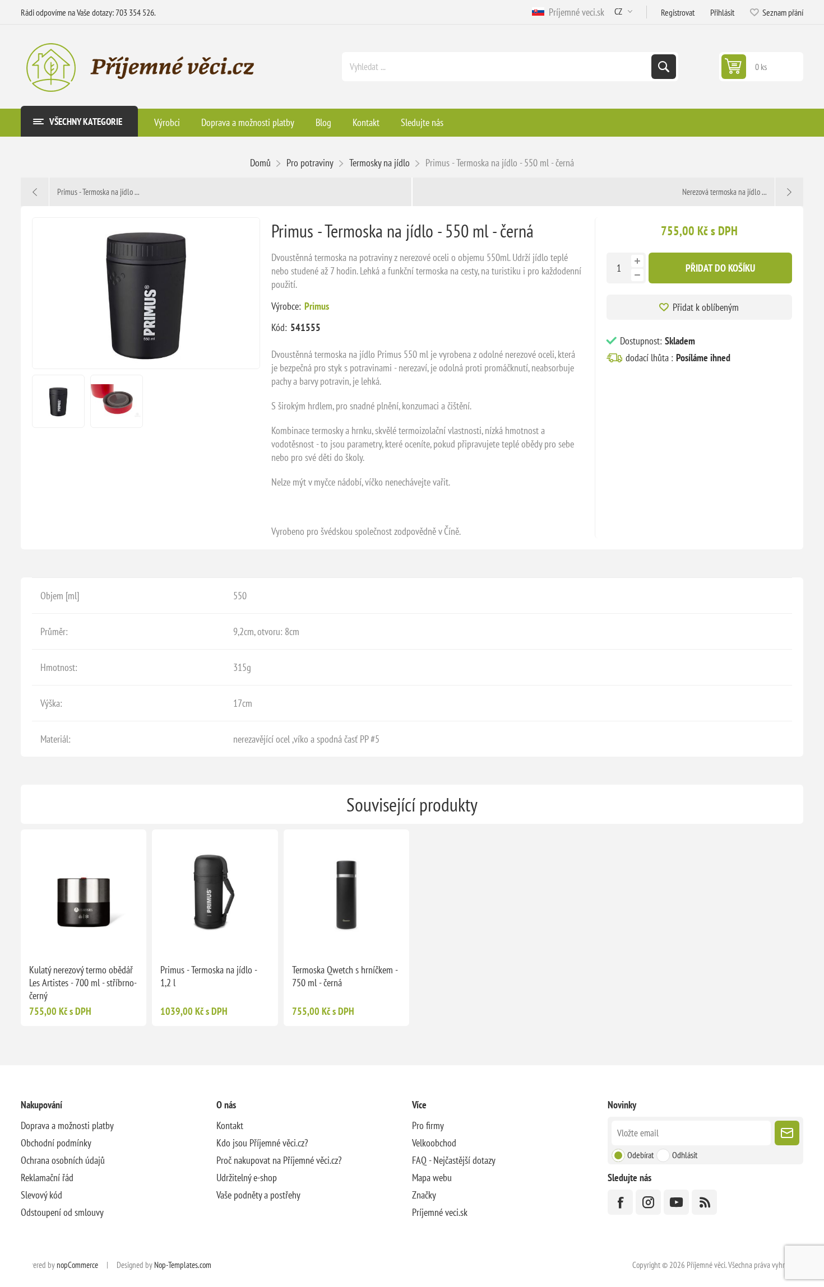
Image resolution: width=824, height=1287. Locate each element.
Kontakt (229, 1125)
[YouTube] (676, 1202)
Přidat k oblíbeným (706, 307)
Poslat (787, 1133)
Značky (424, 1194)
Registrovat (678, 12)
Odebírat (640, 1154)
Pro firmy (428, 1125)
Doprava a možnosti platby (67, 1125)
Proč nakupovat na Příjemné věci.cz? (278, 1160)
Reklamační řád (47, 1177)
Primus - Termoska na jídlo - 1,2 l (208, 976)
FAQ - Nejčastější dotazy (454, 1160)
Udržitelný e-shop (246, 1177)
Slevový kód (41, 1194)
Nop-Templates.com (182, 1265)
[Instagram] (648, 1202)
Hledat (663, 66)
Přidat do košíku (720, 268)
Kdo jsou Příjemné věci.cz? (262, 1142)
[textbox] (497, 66)
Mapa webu (432, 1177)
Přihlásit (722, 12)
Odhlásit (684, 1154)
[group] (83, 892)
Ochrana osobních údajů (63, 1160)
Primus (316, 306)
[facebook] (620, 1202)
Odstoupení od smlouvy (62, 1212)
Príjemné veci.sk (574, 12)
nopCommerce (77, 1265)
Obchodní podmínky (56, 1142)
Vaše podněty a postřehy (258, 1194)
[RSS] (704, 1202)
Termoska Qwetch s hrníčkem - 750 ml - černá (344, 976)
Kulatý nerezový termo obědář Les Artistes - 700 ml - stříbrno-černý (83, 982)
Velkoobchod (434, 1142)
